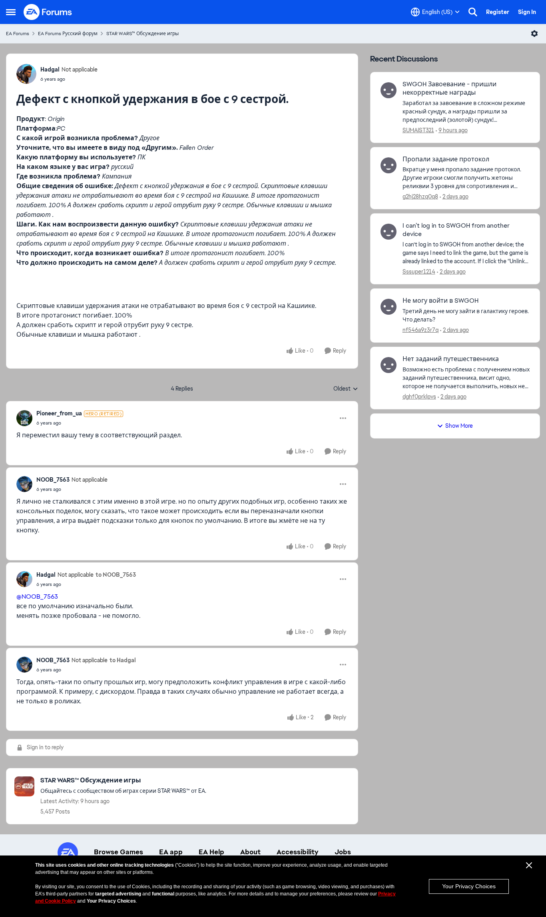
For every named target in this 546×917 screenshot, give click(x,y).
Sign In (527, 12)
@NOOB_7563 (37, 596)
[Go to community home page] (48, 12)
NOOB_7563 (53, 479)
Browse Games (118, 852)
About (250, 852)
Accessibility (298, 852)
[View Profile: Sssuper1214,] (389, 232)
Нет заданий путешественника (451, 359)
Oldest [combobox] (345, 389)
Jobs (343, 852)
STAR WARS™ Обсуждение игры (142, 33)
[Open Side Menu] (11, 12)
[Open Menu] (534, 33)
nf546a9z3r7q (420, 329)
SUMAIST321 (418, 130)
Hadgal (50, 69)
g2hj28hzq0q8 (420, 196)
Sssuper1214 (419, 271)
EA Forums (17, 33)
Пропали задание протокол (446, 159)
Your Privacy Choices (469, 886)
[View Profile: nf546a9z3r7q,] (389, 307)
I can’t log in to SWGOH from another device (456, 230)
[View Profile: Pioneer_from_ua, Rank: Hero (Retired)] (24, 418)
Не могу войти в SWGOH (440, 301)
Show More (459, 425)
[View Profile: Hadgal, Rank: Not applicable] (26, 74)
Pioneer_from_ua (59, 413)
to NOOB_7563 (116, 574)
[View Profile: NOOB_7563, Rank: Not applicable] (24, 484)
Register (497, 12)
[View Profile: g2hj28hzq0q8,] (389, 165)
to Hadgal (123, 660)
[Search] (473, 12)
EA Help (211, 852)
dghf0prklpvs (419, 396)
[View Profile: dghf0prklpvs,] (389, 365)
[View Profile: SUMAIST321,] (389, 90)
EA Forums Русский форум (68, 33)
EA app (171, 852)
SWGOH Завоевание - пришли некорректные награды (449, 88)
